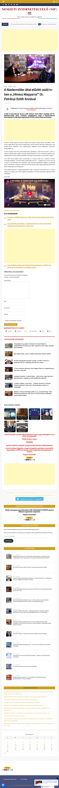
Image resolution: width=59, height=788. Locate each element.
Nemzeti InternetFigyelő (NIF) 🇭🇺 (29, 11)
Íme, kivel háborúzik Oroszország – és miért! (14, 716)
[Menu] (3, 1)
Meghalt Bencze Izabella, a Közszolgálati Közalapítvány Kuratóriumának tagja (34, 495)
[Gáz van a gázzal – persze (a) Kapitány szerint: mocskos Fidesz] (9, 633)
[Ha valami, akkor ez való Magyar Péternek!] (9, 666)
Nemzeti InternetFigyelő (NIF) (24, 785)
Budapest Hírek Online (30, 688)
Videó (14, 86)
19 (23, 746)
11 (15, 744)
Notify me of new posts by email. (13, 320)
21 (37, 746)
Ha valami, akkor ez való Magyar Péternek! (25, 666)
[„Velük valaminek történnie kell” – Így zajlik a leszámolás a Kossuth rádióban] (9, 644)
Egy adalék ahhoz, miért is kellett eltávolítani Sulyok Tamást (30, 567)
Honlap (6, 314)
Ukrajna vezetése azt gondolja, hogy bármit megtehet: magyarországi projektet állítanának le (25, 696)
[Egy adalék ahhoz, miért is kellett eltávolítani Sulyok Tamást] (9, 567)
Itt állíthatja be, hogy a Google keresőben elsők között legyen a (31, 109)
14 (37, 744)
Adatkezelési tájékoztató (9, 779)
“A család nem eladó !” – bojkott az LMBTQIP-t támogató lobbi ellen (21, 492)
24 (7, 749)
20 (30, 746)
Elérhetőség (24, 779)
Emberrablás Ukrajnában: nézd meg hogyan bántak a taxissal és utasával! (21, 699)
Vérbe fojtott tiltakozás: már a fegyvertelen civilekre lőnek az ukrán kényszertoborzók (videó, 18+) (27, 713)
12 (23, 744)
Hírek (5, 86)
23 (51, 746)
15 (44, 744)
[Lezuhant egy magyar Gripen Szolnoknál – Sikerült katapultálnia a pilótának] (9, 655)
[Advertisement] (29, 40)
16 (51, 744)
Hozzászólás (7, 280)
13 (30, 744)
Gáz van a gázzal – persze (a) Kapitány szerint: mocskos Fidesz (30, 633)
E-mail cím (7, 307)
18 (15, 746)
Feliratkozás (8, 540)
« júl (5, 753)
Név (5, 301)
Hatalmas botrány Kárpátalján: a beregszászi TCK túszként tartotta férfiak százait (23, 705)
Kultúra (10, 86)
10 (7, 744)
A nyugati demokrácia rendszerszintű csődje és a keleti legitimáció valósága (21, 702)
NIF (13, 554)
